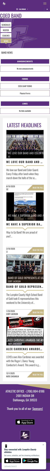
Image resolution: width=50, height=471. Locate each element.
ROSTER (6, 30)
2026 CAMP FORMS (25, 86)
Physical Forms (25, 93)
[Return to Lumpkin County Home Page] (4, 3)
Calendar (22, 9)
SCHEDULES (6, 24)
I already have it (10, 466)
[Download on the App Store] (12, 460)
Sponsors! (37, 408)
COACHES (6, 35)
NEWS (6, 41)
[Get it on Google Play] (30, 460)
